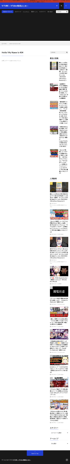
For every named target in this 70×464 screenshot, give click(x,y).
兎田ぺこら (34, 11)
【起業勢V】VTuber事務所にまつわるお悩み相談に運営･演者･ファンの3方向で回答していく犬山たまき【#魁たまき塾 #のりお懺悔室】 (63, 91)
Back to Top (35, 453)
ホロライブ (18, 11)
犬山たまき (62, 304)
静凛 (60, 283)
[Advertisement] (35, 28)
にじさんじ (26, 11)
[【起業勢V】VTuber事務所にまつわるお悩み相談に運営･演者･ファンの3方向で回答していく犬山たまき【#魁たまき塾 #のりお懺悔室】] (54, 87)
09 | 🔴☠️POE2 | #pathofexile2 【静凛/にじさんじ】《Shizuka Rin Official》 (58, 279)
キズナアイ (42, 11)
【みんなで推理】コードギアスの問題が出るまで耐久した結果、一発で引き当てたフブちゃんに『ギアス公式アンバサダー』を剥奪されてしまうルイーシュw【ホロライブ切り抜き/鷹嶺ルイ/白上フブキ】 (59, 227)
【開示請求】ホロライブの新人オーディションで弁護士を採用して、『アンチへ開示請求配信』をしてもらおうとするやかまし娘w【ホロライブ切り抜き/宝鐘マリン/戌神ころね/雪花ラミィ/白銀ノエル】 (63, 112)
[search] (67, 11)
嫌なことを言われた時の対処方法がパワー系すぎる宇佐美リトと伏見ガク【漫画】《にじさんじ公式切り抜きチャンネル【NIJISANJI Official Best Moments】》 (63, 71)
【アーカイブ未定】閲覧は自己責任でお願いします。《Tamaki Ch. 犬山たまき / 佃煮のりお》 (59, 300)
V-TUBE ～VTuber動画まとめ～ (22, 460)
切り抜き (50, 11)
